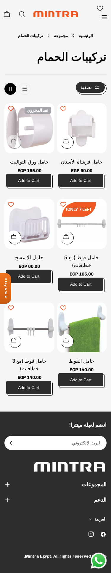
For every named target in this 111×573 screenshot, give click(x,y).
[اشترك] (11, 443)
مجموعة (61, 35)
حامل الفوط (81, 361)
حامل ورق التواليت (29, 162)
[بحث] (22, 14)
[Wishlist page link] (100, 8)
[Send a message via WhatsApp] (98, 560)
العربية (100, 519)
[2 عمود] (10, 89)
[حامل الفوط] (82, 327)
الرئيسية (86, 35)
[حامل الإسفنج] (29, 224)
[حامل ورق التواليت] (29, 128)
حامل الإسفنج (29, 257)
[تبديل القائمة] (104, 17)
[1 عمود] (24, 89)
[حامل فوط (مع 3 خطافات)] (29, 327)
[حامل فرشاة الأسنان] (82, 128)
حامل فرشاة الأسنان (82, 162)
